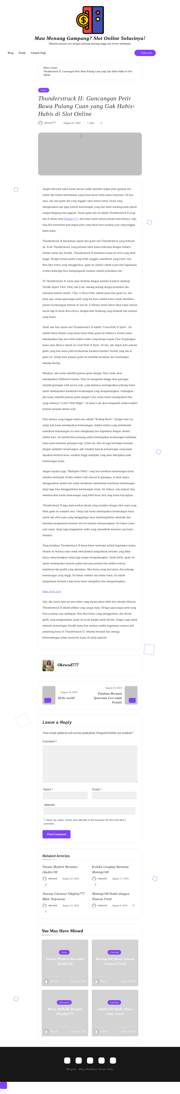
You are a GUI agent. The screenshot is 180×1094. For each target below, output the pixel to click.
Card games (64, 1002)
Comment (50, 741)
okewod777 (50, 123)
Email (97, 789)
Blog (10, 52)
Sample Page (38, 52)
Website (49, 804)
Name (48, 789)
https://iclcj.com (52, 591)
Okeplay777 (71, 218)
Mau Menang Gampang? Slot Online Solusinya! (90, 38)
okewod (52, 878)
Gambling (114, 952)
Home (22, 52)
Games (44, 90)
